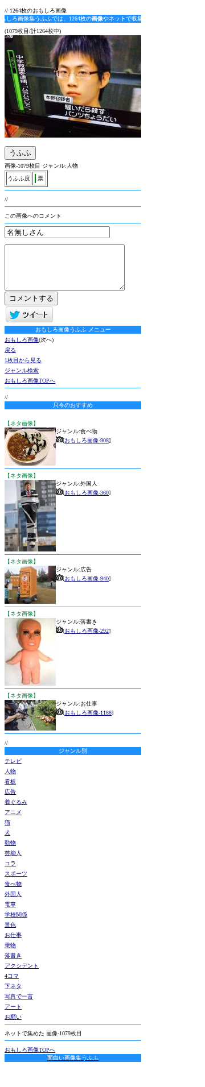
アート (13, 1006)
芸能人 (13, 853)
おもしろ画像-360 (86, 492)
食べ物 (13, 884)
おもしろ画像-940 (86, 578)
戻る (10, 350)
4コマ (12, 976)
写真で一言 (19, 996)
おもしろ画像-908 (86, 440)
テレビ (13, 761)
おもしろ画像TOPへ (30, 380)
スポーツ (16, 873)
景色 (10, 925)
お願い (13, 1017)
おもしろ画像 (22, 340)
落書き (13, 955)
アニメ (13, 812)
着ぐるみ (16, 802)
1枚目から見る (23, 360)
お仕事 (13, 935)
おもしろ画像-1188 (88, 713)
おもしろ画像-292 (86, 631)
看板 (10, 781)
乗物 (10, 945)
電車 (10, 904)
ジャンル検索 (22, 370)
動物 (10, 843)
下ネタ (13, 986)
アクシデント (22, 965)
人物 (10, 771)
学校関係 (16, 914)
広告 (10, 792)
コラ (10, 863)
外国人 (13, 894)
